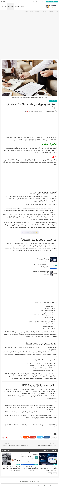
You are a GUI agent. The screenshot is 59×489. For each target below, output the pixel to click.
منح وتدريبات (17, 6)
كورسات (22, 6)
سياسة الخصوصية (41, 1)
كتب (5, 6)
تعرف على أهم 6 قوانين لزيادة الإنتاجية (47, 445)
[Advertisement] (29, 24)
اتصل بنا (35, 1)
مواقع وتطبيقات (11, 6)
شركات (52, 434)
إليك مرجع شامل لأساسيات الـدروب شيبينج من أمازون (15, 445)
